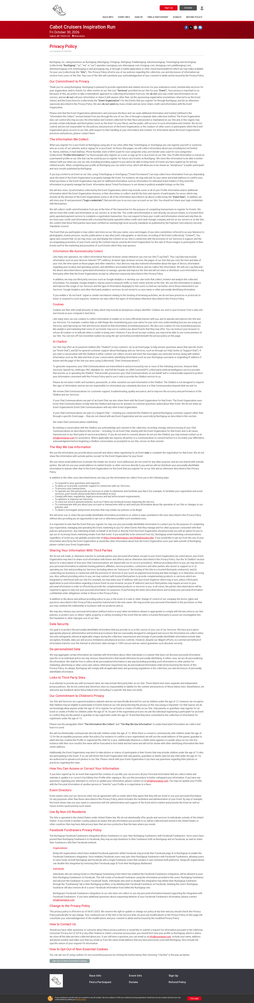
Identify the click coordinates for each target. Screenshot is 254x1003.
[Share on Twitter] (191, 27)
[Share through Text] (200, 27)
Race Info (108, 17)
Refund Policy (194, 17)
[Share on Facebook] (186, 27)
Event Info (124, 17)
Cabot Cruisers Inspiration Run (82, 27)
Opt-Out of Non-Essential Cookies (69, 961)
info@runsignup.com (63, 438)
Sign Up (169, 7)
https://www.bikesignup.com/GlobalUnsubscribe (128, 538)
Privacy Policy (81, 999)
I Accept (194, 998)
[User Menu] (201, 7)
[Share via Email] (195, 27)
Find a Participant (158, 17)
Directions (79, 36)
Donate (188, 7)
